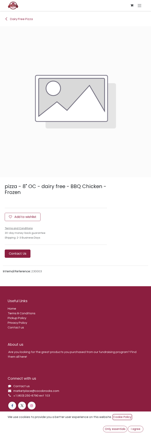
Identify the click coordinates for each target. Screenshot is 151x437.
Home (12, 308)
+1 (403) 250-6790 (26, 395)
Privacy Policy (17, 322)
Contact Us (17, 253)
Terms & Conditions (21, 313)
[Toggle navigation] (139, 5)
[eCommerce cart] (132, 5)
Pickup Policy (17, 318)
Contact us (16, 327)
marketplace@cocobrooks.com (36, 390)
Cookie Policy (122, 417)
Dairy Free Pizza (21, 19)
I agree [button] (135, 429)
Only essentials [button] (115, 429)
